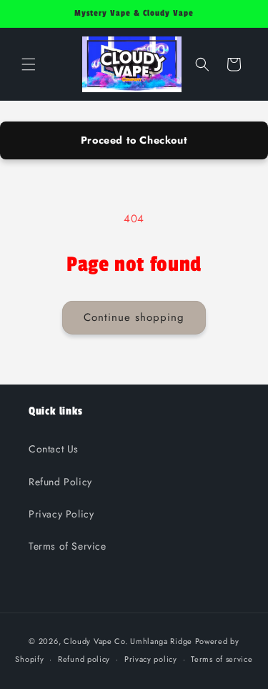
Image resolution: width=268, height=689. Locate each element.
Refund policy (84, 659)
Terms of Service (67, 546)
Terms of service (221, 659)
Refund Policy (60, 482)
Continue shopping (134, 317)
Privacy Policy (61, 514)
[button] (28, 64)
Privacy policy (150, 659)
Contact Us (54, 449)
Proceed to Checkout (134, 140)
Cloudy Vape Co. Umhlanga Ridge (128, 641)
